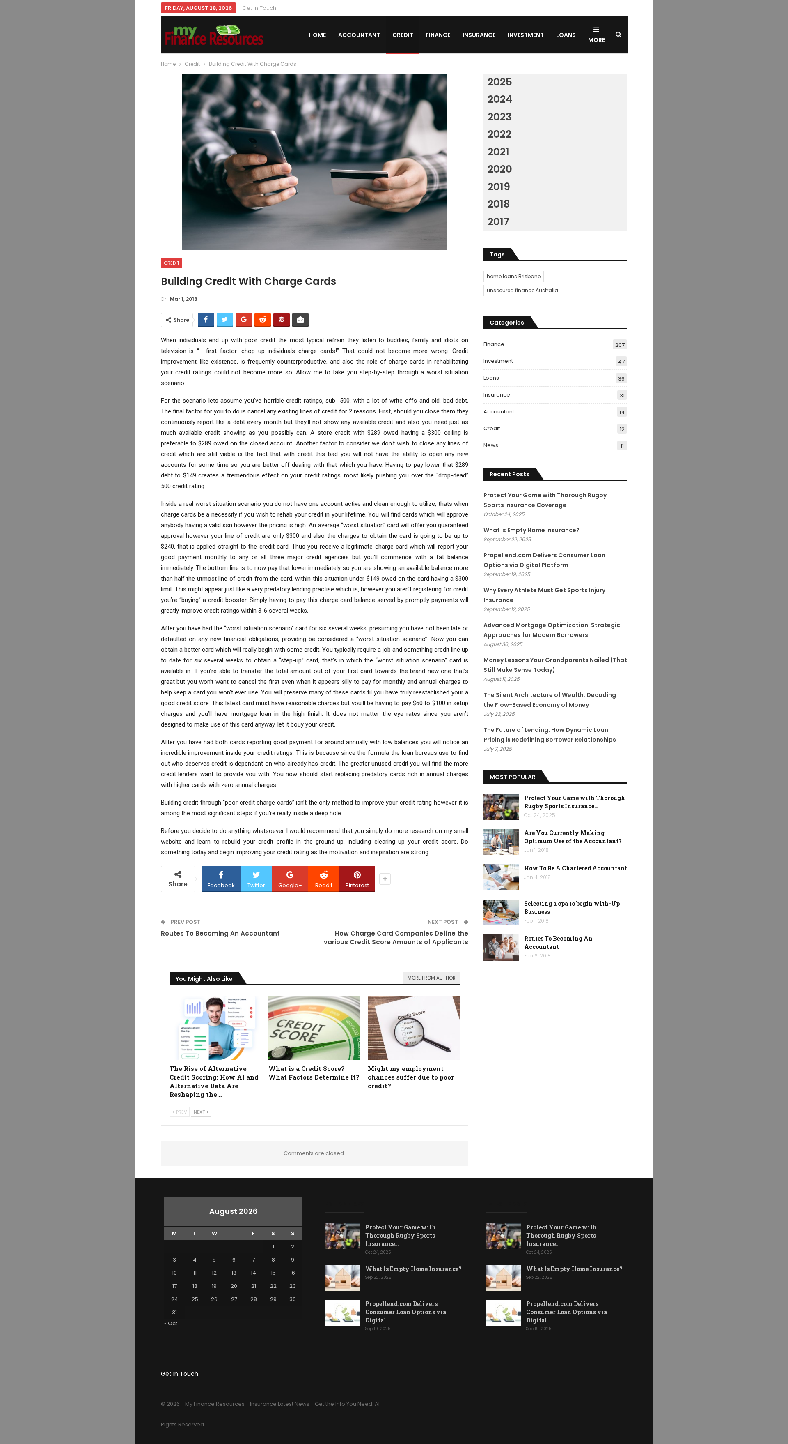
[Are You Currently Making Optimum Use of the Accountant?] (501, 842)
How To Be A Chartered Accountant (575, 868)
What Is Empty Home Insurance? (531, 530)
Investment (526, 35)
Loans (566, 35)
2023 (500, 117)
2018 (499, 204)
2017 (498, 222)
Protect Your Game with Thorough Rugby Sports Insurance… (574, 802)
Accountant (359, 35)
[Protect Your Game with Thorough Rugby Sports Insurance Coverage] (501, 807)
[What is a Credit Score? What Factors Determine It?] (314, 1028)
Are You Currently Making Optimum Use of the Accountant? (573, 837)
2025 (500, 82)
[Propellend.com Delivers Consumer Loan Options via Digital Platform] (342, 1313)
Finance (438, 35)
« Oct (170, 1323)
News (490, 445)
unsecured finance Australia (522, 290)
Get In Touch (259, 8)
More (596, 40)
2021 (498, 152)
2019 (499, 187)
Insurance (479, 35)
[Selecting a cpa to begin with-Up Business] (501, 913)
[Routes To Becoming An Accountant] (501, 947)
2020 (500, 169)
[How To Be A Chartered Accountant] (501, 877)
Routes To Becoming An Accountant (220, 933)
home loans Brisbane (514, 276)
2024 (500, 99)
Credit (402, 35)
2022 (499, 134)
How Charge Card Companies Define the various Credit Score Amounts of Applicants (396, 937)
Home (317, 35)
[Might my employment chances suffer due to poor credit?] (414, 1028)
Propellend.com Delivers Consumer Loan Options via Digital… (405, 1312)
